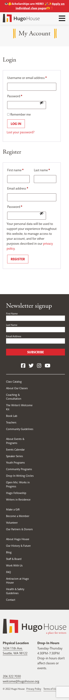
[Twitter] (31, 366)
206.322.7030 (12, 676)
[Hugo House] (34, 626)
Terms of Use (50, 688)
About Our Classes (17, 388)
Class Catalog (14, 381)
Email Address (13, 336)
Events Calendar (15, 449)
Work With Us (14, 565)
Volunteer (12, 522)
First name (15, 170)
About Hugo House (17, 539)
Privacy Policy (33, 688)
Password (14, 96)
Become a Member (17, 516)
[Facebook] (23, 366)
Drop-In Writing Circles (20, 475)
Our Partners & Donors (19, 529)
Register (18, 259)
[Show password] (42, 103)
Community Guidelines (19, 429)
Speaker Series (14, 456)
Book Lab (11, 416)
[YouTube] (47, 366)
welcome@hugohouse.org (21, 681)
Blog (9, 552)
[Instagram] (39, 366)
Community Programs (19, 469)
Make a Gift (13, 509)
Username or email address (27, 78)
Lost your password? (20, 132)
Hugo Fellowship (16, 493)
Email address (17, 188)
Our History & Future (18, 545)
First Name (12, 313)
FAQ (8, 572)
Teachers (11, 422)
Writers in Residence (18, 499)
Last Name (11, 325)
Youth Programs (15, 462)
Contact (10, 599)
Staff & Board (13, 559)
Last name (42, 170)
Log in (16, 124)
